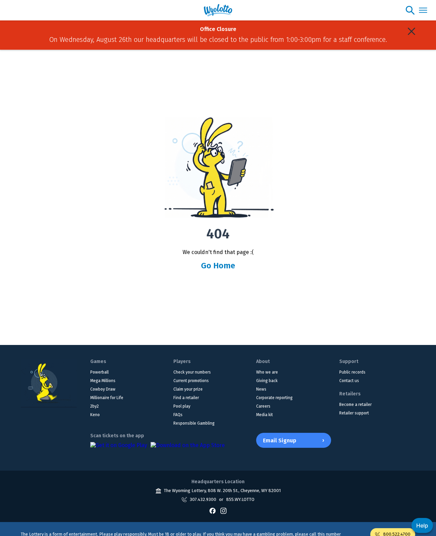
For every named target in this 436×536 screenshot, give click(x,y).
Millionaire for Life (106, 397)
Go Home (218, 265)
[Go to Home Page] (49, 383)
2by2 (94, 406)
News (261, 389)
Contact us (349, 380)
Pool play (181, 406)
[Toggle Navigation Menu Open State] (423, 10)
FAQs (178, 414)
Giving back (267, 380)
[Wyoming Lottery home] (218, 10)
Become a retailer (355, 404)
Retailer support (354, 413)
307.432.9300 (203, 499)
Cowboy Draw (102, 389)
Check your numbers (192, 372)
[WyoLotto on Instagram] (223, 511)
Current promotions (191, 380)
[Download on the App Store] (188, 449)
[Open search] (410, 10)
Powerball (99, 372)
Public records (352, 372)
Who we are (267, 372)
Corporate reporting (274, 397)
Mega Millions (102, 380)
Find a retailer (186, 397)
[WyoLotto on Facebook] (212, 511)
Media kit (264, 414)
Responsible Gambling (194, 423)
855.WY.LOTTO (240, 499)
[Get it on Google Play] (118, 449)
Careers (263, 406)
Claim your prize (188, 389)
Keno (95, 414)
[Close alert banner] (411, 31)
